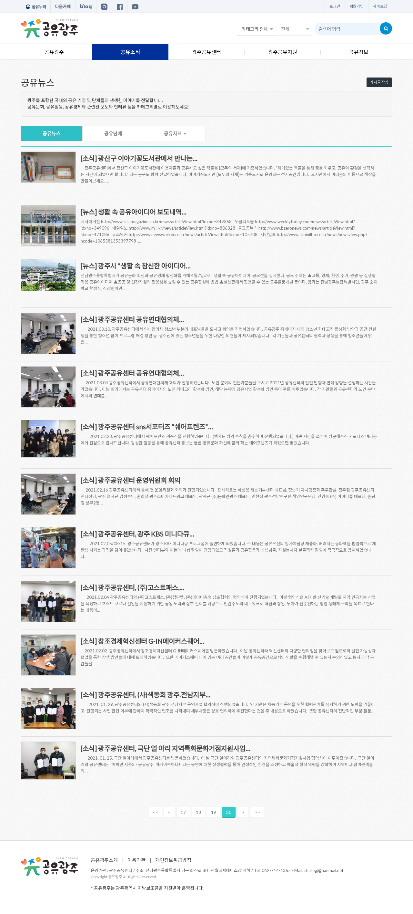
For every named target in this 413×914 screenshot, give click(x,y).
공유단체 (113, 133)
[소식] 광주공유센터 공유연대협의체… (132, 319)
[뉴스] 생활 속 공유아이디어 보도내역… (133, 212)
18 (198, 812)
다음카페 (63, 6)
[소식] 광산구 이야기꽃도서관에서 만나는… (139, 158)
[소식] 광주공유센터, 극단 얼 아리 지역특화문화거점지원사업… (165, 748)
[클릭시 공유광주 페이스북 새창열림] (119, 6)
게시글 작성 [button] (379, 82)
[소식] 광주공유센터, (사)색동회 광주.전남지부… (145, 695)
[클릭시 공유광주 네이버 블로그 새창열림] (86, 6)
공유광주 (54, 52)
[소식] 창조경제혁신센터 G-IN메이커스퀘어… (142, 641)
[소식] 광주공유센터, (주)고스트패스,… (132, 587)
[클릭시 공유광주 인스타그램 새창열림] (104, 6)
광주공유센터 (206, 52)
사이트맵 (380, 6)
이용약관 (136, 860)
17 (183, 812)
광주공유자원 (282, 52)
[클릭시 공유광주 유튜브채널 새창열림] (135, 6)
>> (257, 812)
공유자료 (173, 133)
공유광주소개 (104, 860)
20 (228, 812)
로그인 (334, 6)
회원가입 (356, 6)
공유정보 (358, 52)
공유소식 (130, 52)
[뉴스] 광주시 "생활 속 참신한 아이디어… (136, 266)
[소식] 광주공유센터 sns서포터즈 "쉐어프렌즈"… (147, 426)
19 (213, 812)
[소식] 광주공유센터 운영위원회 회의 (130, 480)
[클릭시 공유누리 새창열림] (35, 6)
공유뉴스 (52, 133)
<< (155, 812)
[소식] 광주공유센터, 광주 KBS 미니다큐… (137, 534)
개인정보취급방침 (173, 860)
